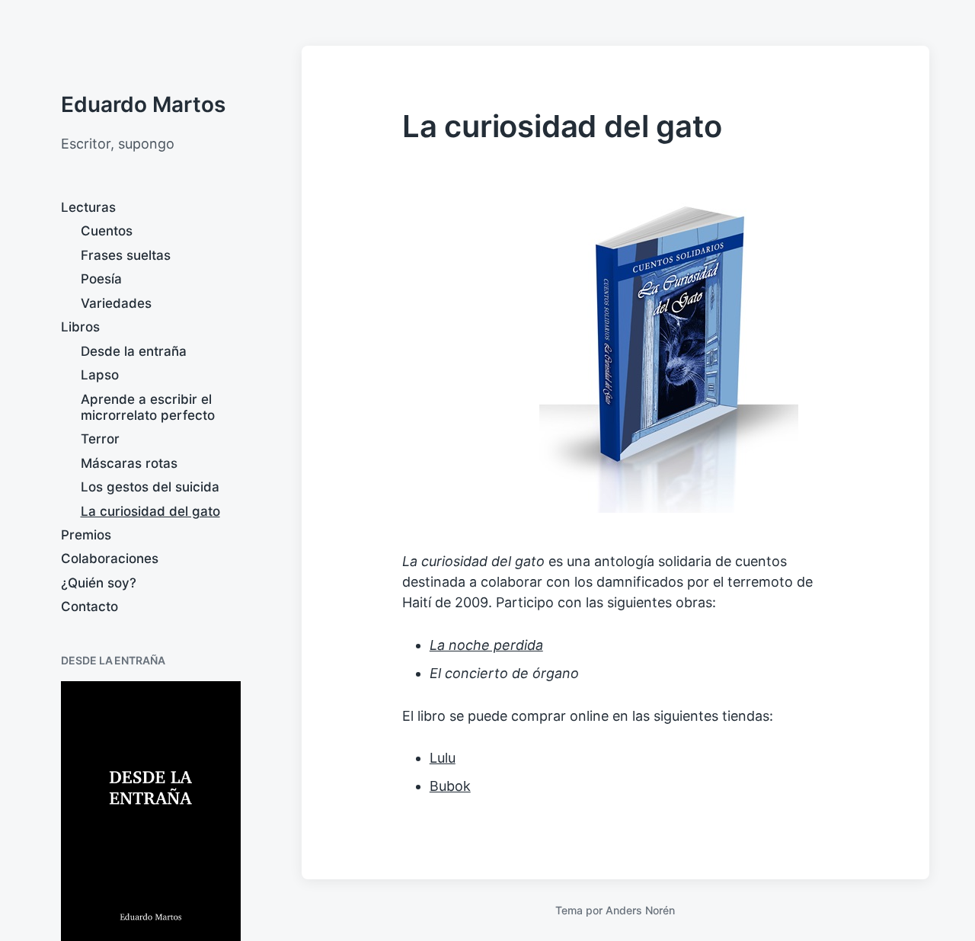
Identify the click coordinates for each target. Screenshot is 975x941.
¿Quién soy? (98, 583)
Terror (100, 438)
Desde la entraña (134, 351)
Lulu (443, 758)
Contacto (89, 606)
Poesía (101, 278)
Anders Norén (640, 910)
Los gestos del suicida (150, 487)
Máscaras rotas (129, 463)
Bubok (450, 786)
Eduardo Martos (143, 104)
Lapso (100, 374)
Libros (80, 326)
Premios (86, 535)
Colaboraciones (109, 558)
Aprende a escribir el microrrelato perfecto (148, 407)
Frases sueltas (126, 255)
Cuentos (107, 230)
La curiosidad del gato (150, 511)
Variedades (116, 303)
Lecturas (88, 207)
